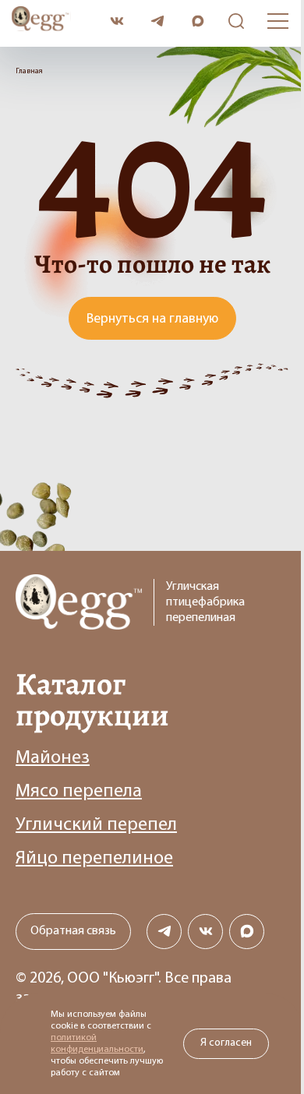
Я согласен (226, 1043)
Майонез (53, 758)
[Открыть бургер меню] (277, 21)
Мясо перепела (79, 791)
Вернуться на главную (152, 319)
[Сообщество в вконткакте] (116, 21)
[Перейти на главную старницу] (55, 21)
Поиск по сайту (232, 22)
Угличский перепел (96, 825)
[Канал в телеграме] (157, 21)
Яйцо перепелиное (94, 858)
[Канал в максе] (197, 21)
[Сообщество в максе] (246, 931)
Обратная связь (73, 931)
